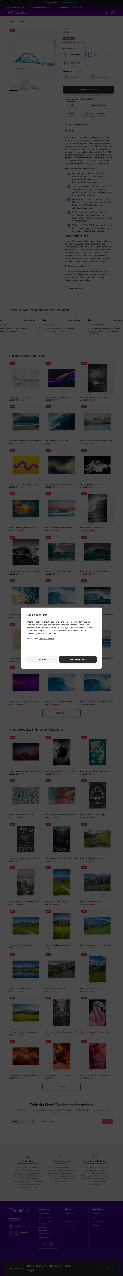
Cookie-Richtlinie (46, 638)
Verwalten (41, 659)
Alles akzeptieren (78, 659)
